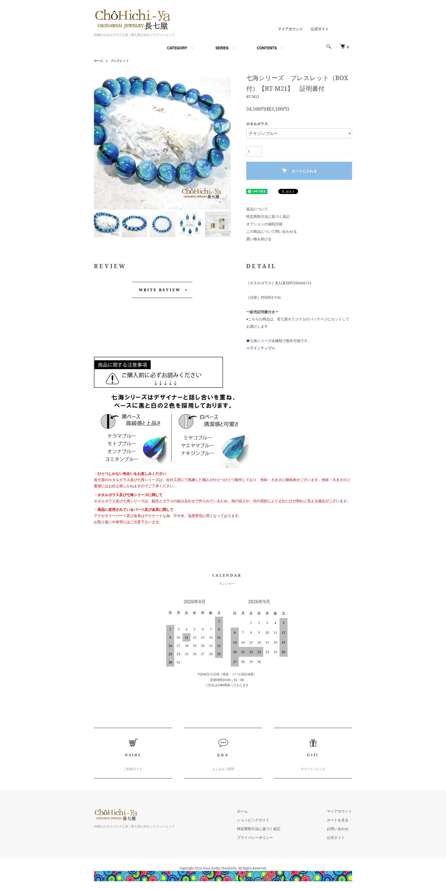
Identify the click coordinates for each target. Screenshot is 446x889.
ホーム (98, 60)
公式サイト (320, 28)
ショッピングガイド (253, 819)
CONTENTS (267, 47)
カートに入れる (304, 170)
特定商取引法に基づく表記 (268, 216)
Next (223, 141)
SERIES (222, 47)
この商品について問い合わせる (271, 231)
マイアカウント (290, 28)
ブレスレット (119, 60)
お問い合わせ (337, 828)
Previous (102, 141)
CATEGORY (177, 47)
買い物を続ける (259, 238)
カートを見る (337, 819)
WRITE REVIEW (160, 289)
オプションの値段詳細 (264, 223)
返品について (257, 208)
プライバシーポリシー (255, 837)
